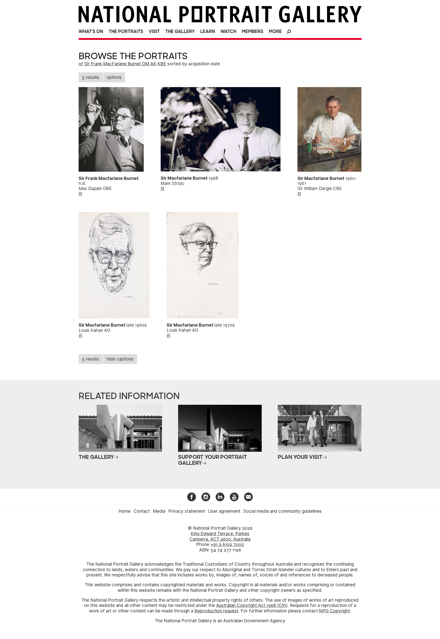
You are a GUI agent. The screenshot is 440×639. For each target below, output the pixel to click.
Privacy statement (186, 511)
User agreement (224, 511)
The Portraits (126, 31)
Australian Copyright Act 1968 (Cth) (252, 605)
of (81, 63)
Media (159, 511)
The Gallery (180, 31)
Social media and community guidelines (282, 511)
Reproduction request (216, 611)
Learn (207, 31)
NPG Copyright (334, 611)
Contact (142, 511)
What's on (91, 31)
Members (252, 31)
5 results (90, 77)
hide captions (120, 359)
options (114, 77)
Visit (154, 31)
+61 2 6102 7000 (227, 544)
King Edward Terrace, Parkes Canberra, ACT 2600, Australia (220, 536)
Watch (228, 31)
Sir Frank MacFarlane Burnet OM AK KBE (125, 63)
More (275, 31)
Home (124, 511)
